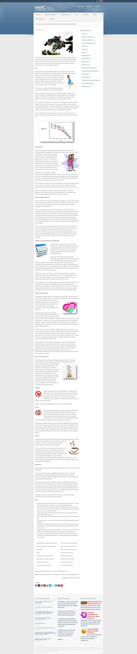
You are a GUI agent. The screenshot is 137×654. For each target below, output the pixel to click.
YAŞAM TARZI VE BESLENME (90, 80)
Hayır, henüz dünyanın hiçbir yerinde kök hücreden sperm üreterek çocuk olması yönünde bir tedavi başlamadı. (91, 605)
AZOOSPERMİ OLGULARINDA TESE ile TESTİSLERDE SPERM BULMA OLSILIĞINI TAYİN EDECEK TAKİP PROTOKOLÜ (44, 612)
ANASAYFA (38, 14)
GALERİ (94, 14)
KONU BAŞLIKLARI (66, 14)
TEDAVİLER (85, 74)
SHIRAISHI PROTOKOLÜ (40, 623)
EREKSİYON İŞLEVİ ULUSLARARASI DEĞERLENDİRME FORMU (43, 639)
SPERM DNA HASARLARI (88, 68)
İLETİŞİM (52, 18)
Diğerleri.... (61, 639)
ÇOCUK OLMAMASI (87, 43)
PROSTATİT (85, 61)
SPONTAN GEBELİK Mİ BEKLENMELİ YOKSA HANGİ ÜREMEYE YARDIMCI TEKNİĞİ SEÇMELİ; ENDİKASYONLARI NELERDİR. (45, 633)
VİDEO (77, 14)
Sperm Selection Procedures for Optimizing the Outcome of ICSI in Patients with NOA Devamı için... (67, 613)
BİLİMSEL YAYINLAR (87, 37)
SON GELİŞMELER (40, 18)
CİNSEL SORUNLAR (87, 40)
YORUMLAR (85, 86)
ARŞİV (83, 34)
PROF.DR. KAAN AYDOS (51, 14)
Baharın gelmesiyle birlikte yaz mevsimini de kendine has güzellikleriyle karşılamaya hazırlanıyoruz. (91, 635)
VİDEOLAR (85, 77)
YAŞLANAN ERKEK (87, 83)
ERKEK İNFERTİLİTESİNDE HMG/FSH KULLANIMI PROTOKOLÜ (43, 618)
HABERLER (85, 14)
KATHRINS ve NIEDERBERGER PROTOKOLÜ (45, 627)
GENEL (84, 52)
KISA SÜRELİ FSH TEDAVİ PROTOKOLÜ (44, 607)
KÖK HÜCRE (85, 58)
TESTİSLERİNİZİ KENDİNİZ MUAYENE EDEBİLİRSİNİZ (43, 602)
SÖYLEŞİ (84, 64)
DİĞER (83, 46)
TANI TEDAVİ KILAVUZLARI (89, 71)
